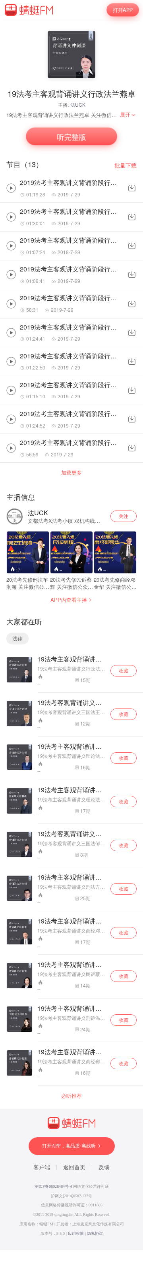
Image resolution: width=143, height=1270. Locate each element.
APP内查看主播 (68, 599)
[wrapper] (71, 635)
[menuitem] (128, 114)
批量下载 (125, 165)
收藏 (123, 670)
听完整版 (71, 136)
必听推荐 (71, 1095)
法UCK (77, 104)
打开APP (122, 9)
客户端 (41, 1167)
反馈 (104, 1167)
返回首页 (74, 1167)
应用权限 (76, 1233)
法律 (17, 638)
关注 (123, 516)
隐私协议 (95, 1233)
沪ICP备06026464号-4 (53, 1186)
